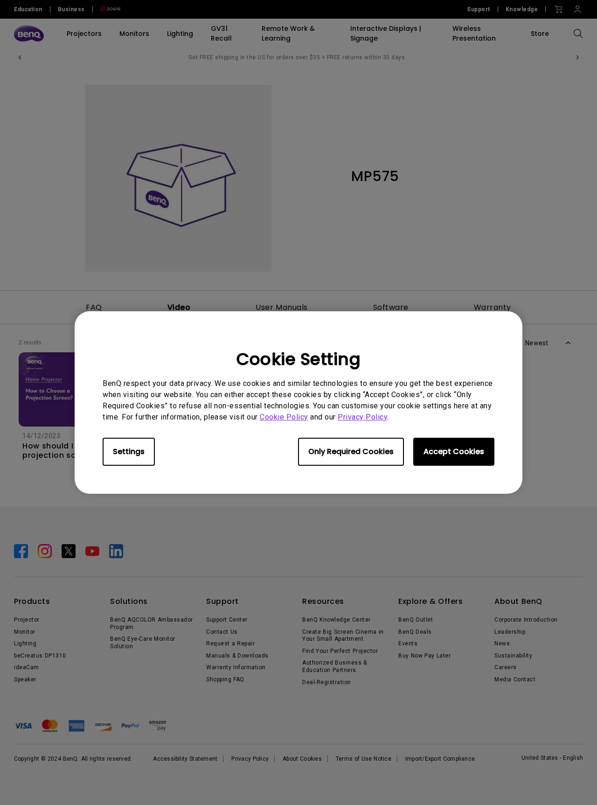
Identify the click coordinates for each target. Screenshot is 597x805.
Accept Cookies (453, 451)
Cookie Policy (284, 417)
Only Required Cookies (351, 451)
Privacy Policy (362, 417)
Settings (129, 451)
